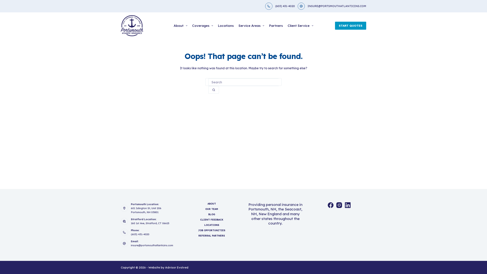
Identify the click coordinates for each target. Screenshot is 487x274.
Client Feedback (211, 219)
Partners (276, 26)
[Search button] (213, 90)
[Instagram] (339, 205)
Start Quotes (350, 25)
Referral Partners (211, 235)
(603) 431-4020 (285, 6)
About (179, 26)
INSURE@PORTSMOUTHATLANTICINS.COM (337, 6)
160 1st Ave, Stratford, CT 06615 (150, 223)
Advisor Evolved (176, 267)
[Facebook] (330, 205)
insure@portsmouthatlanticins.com (152, 245)
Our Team (211, 209)
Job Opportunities (211, 230)
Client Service (299, 26)
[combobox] (243, 82)
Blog (211, 214)
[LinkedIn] (348, 205)
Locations (226, 26)
